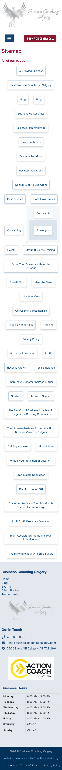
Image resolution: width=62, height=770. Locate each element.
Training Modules (17, 446)
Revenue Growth (17, 367)
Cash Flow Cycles (44, 199)
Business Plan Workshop (31, 127)
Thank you (43, 230)
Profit (48, 353)
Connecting (14, 230)
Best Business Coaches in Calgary (31, 85)
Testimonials (10, 594)
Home (6, 579)
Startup (15, 396)
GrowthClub (17, 282)
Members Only (31, 296)
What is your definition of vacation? (31, 460)
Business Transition (31, 156)
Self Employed (46, 367)
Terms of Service (41, 396)
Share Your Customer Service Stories (31, 381)
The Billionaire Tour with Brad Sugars (31, 553)
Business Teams (31, 142)
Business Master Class (31, 113)
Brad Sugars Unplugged (31, 474)
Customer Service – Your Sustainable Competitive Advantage (31, 505)
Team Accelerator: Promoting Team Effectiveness (31, 537)
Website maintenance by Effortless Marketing (31, 758)
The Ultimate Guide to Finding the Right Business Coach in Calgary (31, 430)
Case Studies (15, 199)
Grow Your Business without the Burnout (31, 266)
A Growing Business (31, 70)
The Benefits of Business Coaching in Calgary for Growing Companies (31, 412)
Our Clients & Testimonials (31, 310)
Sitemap (12, 765)
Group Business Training (40, 249)
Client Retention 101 (31, 489)
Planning (48, 324)
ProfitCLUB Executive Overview (31, 521)
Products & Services (22, 353)
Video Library (46, 446)
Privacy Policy (31, 339)
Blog (23, 99)
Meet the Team (43, 282)
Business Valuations (31, 170)
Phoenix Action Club (20, 324)
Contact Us (43, 213)
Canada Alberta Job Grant (31, 184)
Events (11, 249)
